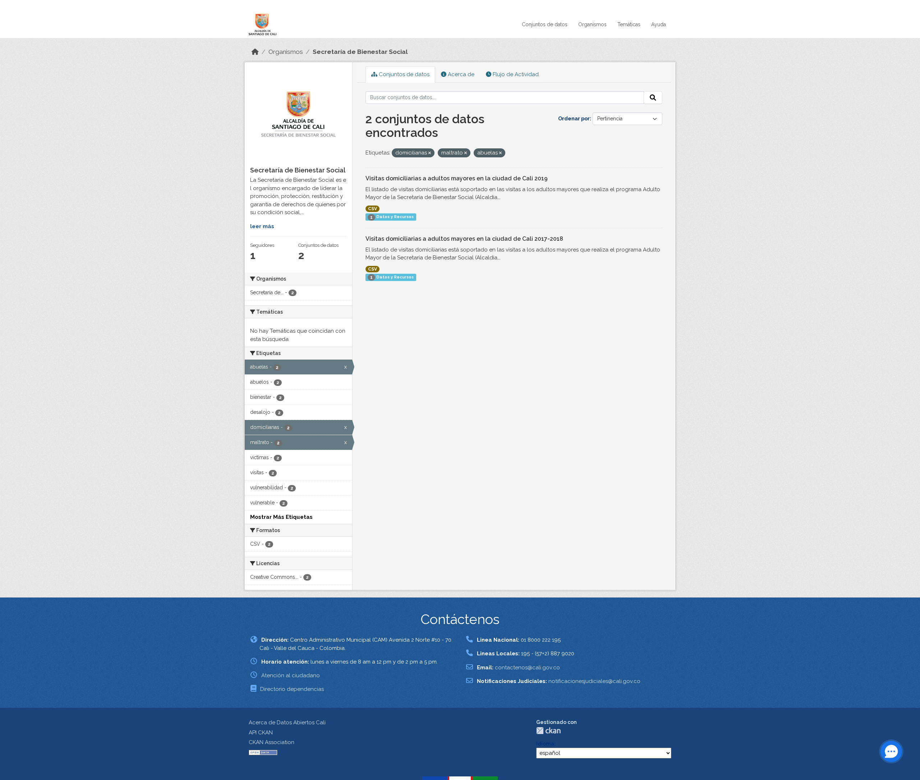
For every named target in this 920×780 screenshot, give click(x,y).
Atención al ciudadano (290, 675)
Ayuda (658, 24)
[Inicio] (255, 51)
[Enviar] (653, 97)
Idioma (545, 744)
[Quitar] (429, 153)
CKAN (548, 730)
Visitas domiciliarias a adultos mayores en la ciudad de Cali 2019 (456, 178)
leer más (262, 226)
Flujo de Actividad (515, 74)
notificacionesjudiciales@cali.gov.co (594, 681)
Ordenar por (574, 118)
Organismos (592, 24)
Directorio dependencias (292, 689)
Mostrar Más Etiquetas (281, 517)
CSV (372, 208)
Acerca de (460, 74)
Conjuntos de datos (544, 24)
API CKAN (261, 732)
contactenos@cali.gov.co (527, 667)
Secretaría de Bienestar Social (360, 51)
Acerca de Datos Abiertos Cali (287, 722)
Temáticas (628, 24)
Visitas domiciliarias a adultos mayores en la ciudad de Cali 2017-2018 (464, 238)
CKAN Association (271, 742)
